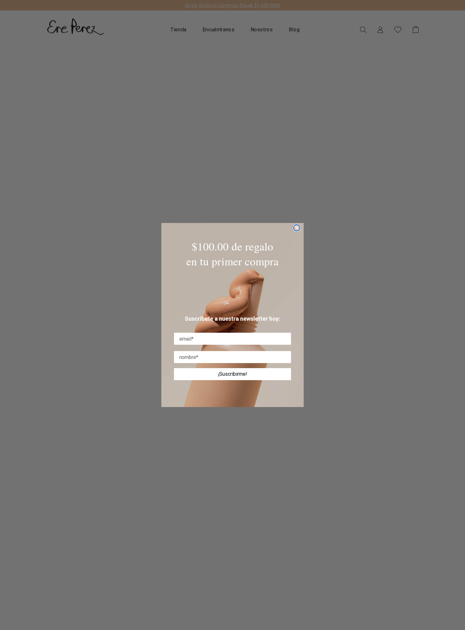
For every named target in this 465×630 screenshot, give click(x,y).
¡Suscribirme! (232, 374)
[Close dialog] (297, 228)
